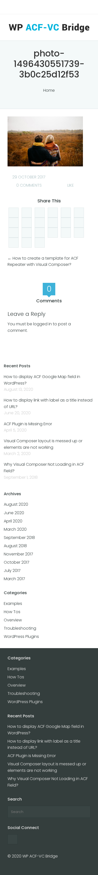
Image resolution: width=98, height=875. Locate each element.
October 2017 (16, 562)
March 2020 (15, 529)
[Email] (53, 233)
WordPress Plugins (21, 636)
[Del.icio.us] (53, 213)
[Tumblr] (27, 243)
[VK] (79, 233)
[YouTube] (53, 223)
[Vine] (66, 233)
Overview (13, 620)
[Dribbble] (40, 243)
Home (49, 90)
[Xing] (14, 243)
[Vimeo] (66, 223)
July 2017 (12, 570)
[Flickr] (40, 233)
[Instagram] (27, 233)
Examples (13, 603)
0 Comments (28, 185)
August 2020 (16, 504)
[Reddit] (66, 213)
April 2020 (13, 521)
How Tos (12, 612)
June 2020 (14, 513)
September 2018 (19, 537)
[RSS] (40, 223)
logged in (42, 324)
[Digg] (14, 213)
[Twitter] (14, 223)
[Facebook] (27, 213)
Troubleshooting (20, 628)
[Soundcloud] (14, 233)
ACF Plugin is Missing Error (28, 424)
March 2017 (14, 579)
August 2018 (15, 546)
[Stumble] (79, 213)
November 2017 (18, 554)
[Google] (27, 223)
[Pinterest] (79, 223)
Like (70, 185)
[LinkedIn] (40, 213)
